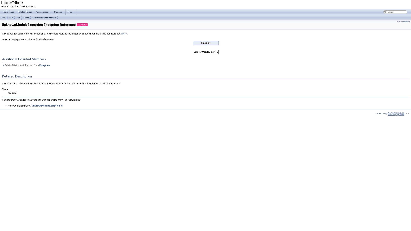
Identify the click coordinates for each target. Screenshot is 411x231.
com (3, 17)
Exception (44, 65)
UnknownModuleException (44, 17)
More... (124, 33)
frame (26, 17)
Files (70, 12)
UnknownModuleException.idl (47, 105)
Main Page (9, 12)
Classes (58, 12)
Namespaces (42, 12)
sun (11, 17)
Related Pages (25, 12)
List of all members (403, 22)
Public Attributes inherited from (27, 65)
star (18, 17)
